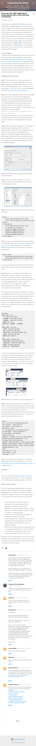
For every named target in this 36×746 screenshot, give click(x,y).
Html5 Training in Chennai (15, 696)
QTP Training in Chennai (15, 699)
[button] (34, 13)
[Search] (34, 3)
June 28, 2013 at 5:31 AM (23, 555)
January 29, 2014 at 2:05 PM (24, 648)
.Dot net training (12, 693)
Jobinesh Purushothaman (16, 584)
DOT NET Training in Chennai (16, 692)
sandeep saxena (13, 684)
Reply (10, 580)
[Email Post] (6, 549)
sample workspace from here (23, 476)
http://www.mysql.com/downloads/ (18, 90)
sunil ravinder (12, 648)
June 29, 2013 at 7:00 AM (15, 586)
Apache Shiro (18, 43)
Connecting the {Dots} (18, 3)
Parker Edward (12, 668)
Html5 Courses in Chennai (15, 698)
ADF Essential (19, 24)
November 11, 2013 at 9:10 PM (24, 610)
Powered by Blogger (19, 739)
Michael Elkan (22, 742)
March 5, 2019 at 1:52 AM (24, 668)
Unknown (11, 598)
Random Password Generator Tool (18, 675)
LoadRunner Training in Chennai (17, 701)
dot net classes (12, 695)
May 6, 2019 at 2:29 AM (24, 684)
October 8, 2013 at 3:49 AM (21, 598)
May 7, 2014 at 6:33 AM (20, 657)
